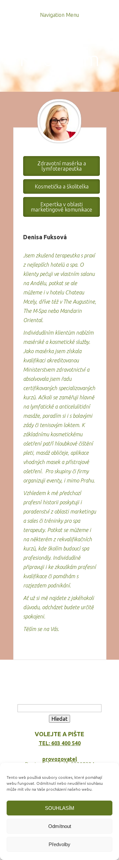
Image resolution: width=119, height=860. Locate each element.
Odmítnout (59, 826)
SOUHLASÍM (59, 808)
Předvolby (59, 844)
